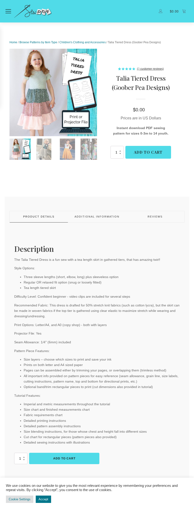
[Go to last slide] (9, 92)
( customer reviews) (150, 68)
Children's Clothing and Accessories (82, 42)
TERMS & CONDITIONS (100, 490)
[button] (20, 149)
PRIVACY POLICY (59, 490)
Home (13, 42)
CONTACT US (138, 490)
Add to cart (148, 152)
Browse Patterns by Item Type (38, 42)
